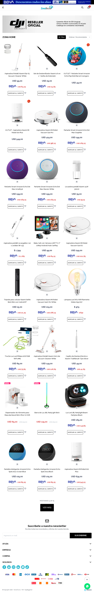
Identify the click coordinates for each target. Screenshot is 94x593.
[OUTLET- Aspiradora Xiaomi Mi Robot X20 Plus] (17, 113)
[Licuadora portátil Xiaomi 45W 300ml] (77, 169)
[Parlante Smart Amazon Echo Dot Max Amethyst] (17, 169)
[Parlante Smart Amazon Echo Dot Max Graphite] (77, 113)
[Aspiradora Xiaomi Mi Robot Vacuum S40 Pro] (47, 113)
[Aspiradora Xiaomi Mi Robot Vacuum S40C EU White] (47, 282)
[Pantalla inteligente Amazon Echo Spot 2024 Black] (47, 452)
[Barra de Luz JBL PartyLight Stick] (47, 395)
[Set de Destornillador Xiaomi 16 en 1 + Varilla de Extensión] (47, 56)
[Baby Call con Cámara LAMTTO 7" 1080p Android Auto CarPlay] (47, 226)
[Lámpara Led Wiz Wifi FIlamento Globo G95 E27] (77, 282)
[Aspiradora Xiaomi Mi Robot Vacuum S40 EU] (77, 226)
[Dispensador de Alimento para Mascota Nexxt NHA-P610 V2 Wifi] (17, 395)
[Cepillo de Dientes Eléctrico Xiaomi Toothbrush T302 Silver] (77, 339)
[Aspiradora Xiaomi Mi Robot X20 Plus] (77, 452)
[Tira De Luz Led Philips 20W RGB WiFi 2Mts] (17, 339)
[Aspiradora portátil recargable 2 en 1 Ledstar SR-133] (17, 226)
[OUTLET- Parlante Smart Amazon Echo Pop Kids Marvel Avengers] (77, 56)
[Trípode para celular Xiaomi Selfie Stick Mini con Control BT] (17, 282)
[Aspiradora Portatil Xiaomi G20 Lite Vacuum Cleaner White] (47, 339)
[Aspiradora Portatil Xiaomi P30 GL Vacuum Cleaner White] (17, 56)
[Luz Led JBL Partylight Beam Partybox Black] (77, 395)
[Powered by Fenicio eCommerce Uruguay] (88, 590)
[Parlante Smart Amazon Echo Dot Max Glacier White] (47, 169)
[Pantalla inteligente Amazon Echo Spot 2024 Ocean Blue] (17, 452)
